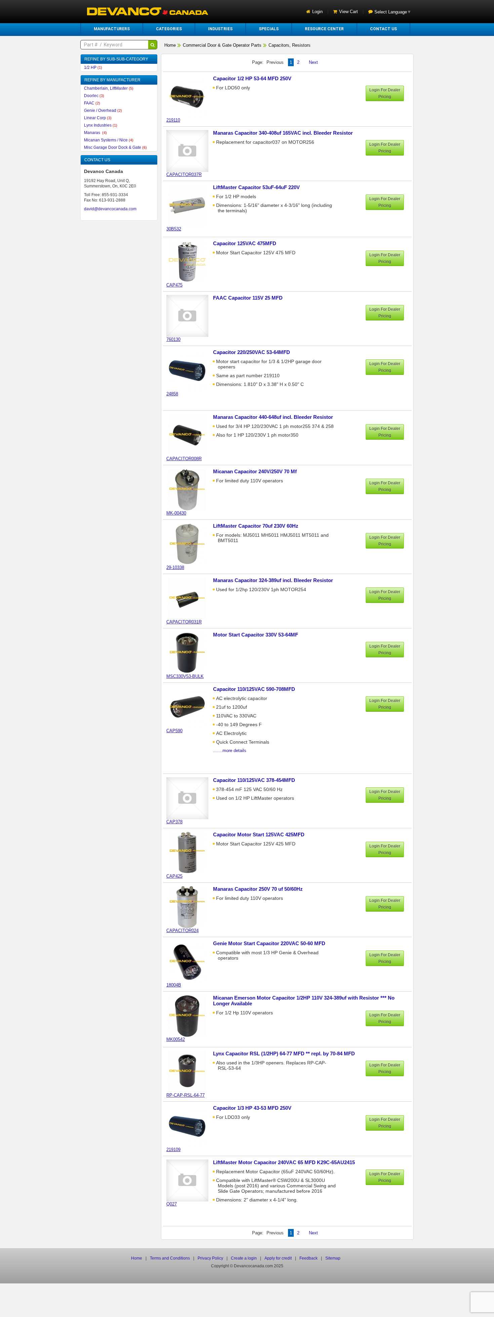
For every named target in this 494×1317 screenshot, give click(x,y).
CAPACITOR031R (184, 621)
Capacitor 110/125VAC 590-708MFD (254, 689)
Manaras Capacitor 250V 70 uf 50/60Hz (258, 889)
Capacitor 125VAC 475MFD (244, 243)
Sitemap (332, 1258)
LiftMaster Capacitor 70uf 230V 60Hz (255, 526)
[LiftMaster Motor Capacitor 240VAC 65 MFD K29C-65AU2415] (190, 1180)
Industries (220, 29)
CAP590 (174, 730)
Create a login (244, 1258)
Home (170, 45)
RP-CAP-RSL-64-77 (185, 1095)
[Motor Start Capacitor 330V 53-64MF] (190, 652)
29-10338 (175, 567)
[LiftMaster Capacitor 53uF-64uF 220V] (190, 205)
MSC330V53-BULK (185, 676)
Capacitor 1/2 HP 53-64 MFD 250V (252, 78)
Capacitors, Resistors (290, 45)
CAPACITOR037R (184, 174)
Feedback (308, 1258)
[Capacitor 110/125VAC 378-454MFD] (190, 797)
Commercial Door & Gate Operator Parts (222, 45)
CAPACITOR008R (184, 458)
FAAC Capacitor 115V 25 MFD (248, 298)
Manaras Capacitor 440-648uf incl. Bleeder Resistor (273, 417)
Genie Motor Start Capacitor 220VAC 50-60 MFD (269, 943)
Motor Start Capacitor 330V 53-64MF (255, 635)
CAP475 (174, 285)
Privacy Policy (210, 1258)
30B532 (173, 228)
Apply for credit (278, 1258)
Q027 (171, 1203)
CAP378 (174, 821)
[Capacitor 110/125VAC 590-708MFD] (190, 706)
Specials (269, 29)
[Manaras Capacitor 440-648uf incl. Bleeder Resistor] (190, 434)
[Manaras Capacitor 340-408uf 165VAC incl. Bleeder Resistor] (190, 150)
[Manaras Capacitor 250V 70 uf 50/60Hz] (190, 906)
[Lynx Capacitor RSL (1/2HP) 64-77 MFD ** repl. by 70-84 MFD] (190, 1071)
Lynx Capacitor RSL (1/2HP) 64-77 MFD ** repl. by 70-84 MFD (284, 1053)
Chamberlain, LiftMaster (108, 88)
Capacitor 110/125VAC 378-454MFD (254, 780)
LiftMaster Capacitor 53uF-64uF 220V (256, 187)
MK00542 (175, 1039)
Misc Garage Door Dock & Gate (115, 147)
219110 (173, 120)
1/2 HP (93, 67)
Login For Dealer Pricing (384, 93)
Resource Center (324, 29)
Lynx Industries (100, 125)
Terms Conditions (170, 1258)
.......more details (229, 750)
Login (317, 11)
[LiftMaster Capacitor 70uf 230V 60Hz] (190, 543)
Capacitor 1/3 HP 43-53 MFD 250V (252, 1108)
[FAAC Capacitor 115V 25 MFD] (190, 315)
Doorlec (94, 95)
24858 (172, 393)
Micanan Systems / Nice (108, 140)
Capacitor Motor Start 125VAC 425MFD (258, 834)
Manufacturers (112, 29)
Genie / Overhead (103, 110)
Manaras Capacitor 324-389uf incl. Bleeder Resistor (273, 580)
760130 (173, 339)
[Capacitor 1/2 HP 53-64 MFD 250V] (190, 96)
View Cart (348, 11)
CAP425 (174, 876)
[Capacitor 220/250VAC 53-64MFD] (190, 369)
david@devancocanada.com (110, 209)
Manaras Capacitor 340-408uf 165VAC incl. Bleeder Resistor (283, 133)
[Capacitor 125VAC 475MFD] (190, 261)
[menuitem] (111, 29)
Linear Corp (98, 118)
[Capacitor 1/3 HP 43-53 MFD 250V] (190, 1125)
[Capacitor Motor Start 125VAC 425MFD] (190, 852)
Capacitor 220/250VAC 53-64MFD (251, 352)
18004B (173, 984)
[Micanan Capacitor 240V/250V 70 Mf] (190, 489)
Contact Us (383, 29)
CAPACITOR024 (182, 930)
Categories (169, 29)
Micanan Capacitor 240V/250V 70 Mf (255, 471)
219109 (173, 1149)
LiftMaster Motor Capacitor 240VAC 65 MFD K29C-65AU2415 (284, 1162)
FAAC (92, 103)
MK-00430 (176, 513)
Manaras (95, 132)
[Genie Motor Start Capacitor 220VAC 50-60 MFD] (190, 961)
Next (313, 62)
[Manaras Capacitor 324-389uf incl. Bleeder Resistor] (190, 598)
